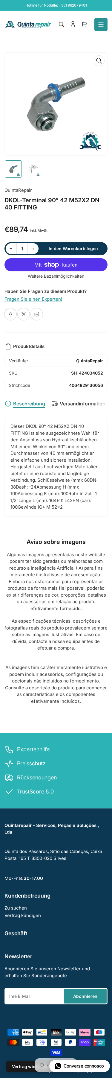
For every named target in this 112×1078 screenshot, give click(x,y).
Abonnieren (85, 996)
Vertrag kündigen (22, 915)
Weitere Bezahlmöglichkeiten (56, 276)
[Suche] (61, 24)
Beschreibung (29, 404)
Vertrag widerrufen (31, 1066)
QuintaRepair (18, 190)
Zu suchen (15, 908)
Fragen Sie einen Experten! (33, 299)
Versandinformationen (85, 404)
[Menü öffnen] (101, 24)
